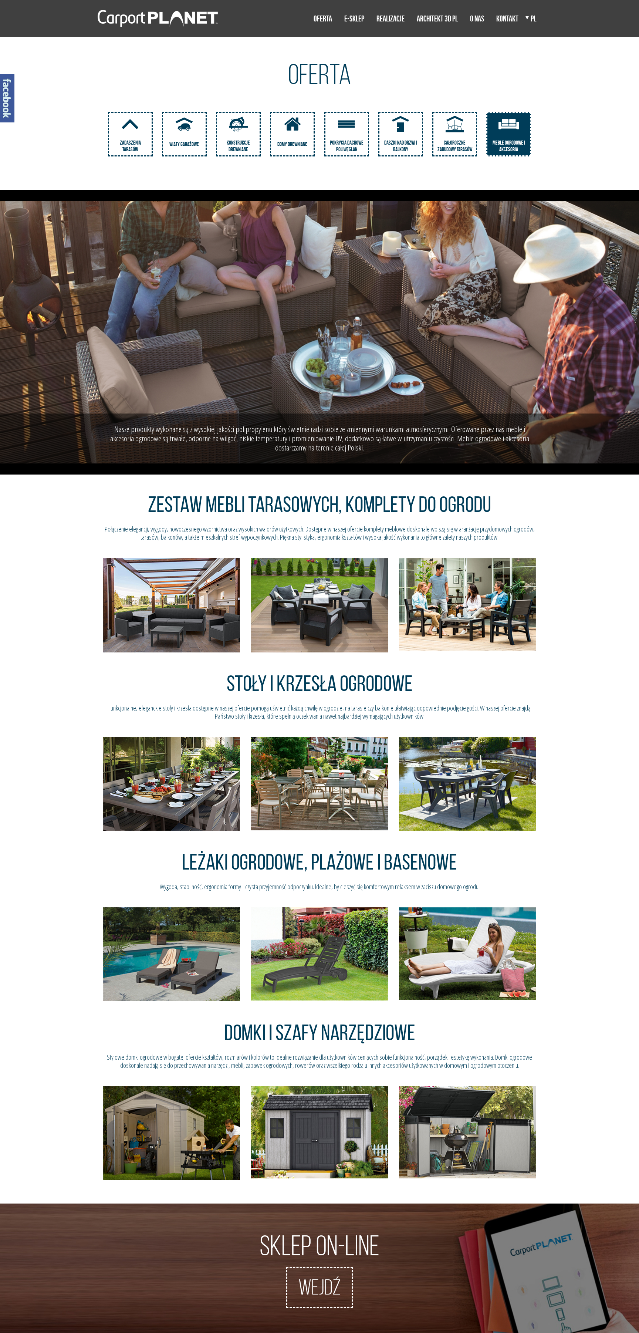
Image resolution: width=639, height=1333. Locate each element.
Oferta (323, 18)
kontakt (507, 18)
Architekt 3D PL (437, 18)
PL (533, 18)
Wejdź (319, 1287)
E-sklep (354, 18)
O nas (477, 18)
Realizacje (390, 18)
